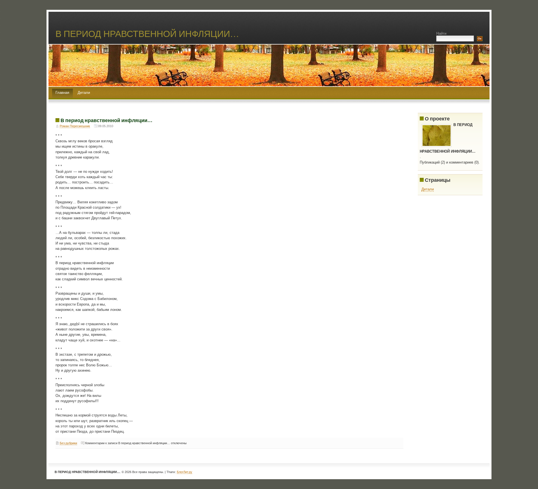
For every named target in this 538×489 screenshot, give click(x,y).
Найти (441, 33)
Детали (84, 92)
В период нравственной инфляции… (106, 120)
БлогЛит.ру (184, 472)
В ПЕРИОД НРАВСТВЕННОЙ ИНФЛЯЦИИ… (147, 33)
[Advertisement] (460, 238)
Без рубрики (68, 443)
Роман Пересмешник (75, 126)
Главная (62, 92)
